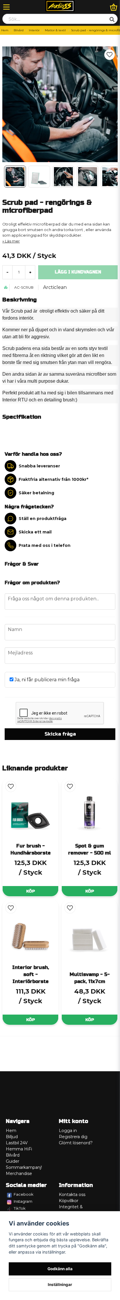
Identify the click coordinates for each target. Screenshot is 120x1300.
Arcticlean (55, 287)
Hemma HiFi (19, 1149)
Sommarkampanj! (24, 1167)
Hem (4, 30)
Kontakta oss (72, 1194)
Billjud (12, 1136)
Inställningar (60, 1284)
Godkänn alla (60, 1268)
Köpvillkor (68, 1200)
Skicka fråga (60, 734)
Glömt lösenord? (76, 1142)
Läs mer (12, 241)
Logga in (68, 1130)
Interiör (34, 30)
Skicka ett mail (35, 532)
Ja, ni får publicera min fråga (46, 679)
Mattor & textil (55, 30)
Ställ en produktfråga (42, 518)
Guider (12, 1161)
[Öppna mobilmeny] (6, 7)
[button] (109, 54)
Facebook (23, 1194)
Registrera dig (73, 1136)
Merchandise (19, 1173)
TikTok (20, 1208)
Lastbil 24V (17, 1142)
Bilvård (19, 30)
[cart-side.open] (113, 7)
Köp (30, 891)
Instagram (23, 1201)
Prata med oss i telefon (44, 545)
